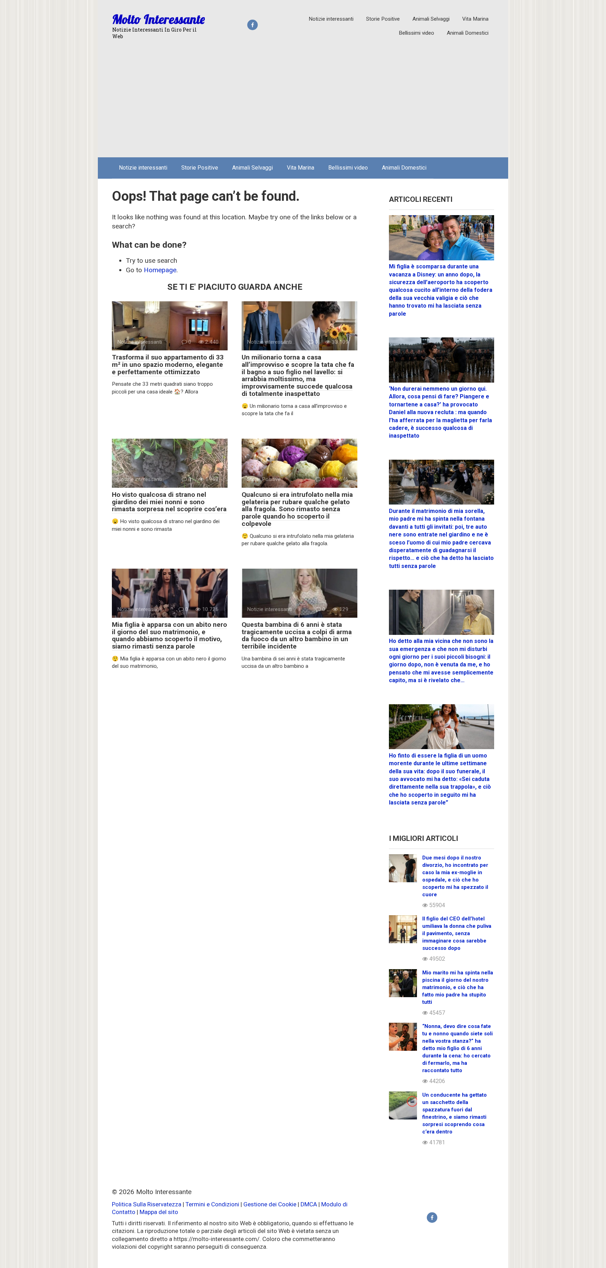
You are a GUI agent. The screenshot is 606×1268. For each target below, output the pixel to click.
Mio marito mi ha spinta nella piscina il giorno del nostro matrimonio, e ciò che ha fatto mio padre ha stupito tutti (457, 987)
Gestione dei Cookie (269, 1204)
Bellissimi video (416, 33)
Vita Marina (475, 19)
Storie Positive (383, 19)
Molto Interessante (158, 19)
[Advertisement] (303, 99)
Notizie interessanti (331, 19)
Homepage (160, 270)
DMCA (309, 1204)
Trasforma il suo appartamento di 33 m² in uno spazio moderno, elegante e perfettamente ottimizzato (168, 364)
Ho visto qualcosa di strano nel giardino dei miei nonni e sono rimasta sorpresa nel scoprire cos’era (169, 502)
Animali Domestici (468, 33)
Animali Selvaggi (431, 19)
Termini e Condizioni (212, 1204)
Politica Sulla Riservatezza (147, 1204)
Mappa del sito (159, 1211)
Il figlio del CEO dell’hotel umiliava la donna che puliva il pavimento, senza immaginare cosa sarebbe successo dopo (456, 933)
